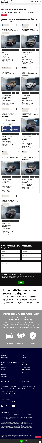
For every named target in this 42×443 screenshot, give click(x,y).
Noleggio (11, 4)
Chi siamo (24, 364)
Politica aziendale (24, 435)
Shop (23, 355)
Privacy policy (20, 274)
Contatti (24, 357)
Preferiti (30, 441)
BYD (2, 364)
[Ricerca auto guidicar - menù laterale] (32, 1)
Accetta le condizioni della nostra (12, 274)
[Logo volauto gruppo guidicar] (12, 1)
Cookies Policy (11, 435)
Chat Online (16, 441)
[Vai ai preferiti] (35, 1)
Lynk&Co (3, 367)
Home (2, 7)
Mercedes (31, 4)
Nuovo (2, 4)
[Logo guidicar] (5, 1)
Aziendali (3, 374)
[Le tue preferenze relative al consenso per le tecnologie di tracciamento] (40, 442)
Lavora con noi (26, 367)
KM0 (2, 372)
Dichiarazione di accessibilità (19, 436)
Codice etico (17, 435)
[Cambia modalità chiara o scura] (37, 1)
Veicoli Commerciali (18, 4)
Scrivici (26, 441)
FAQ (23, 362)
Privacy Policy (4, 435)
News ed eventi (26, 369)
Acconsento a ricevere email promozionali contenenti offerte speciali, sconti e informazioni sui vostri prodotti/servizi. (19, 277)
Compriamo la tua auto (28, 360)
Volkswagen (4, 357)
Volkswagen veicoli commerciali (10, 362)
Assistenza (4, 376)
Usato (6, 4)
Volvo (36, 4)
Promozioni (25, 4)
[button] (2, 436)
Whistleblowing (9, 436)
